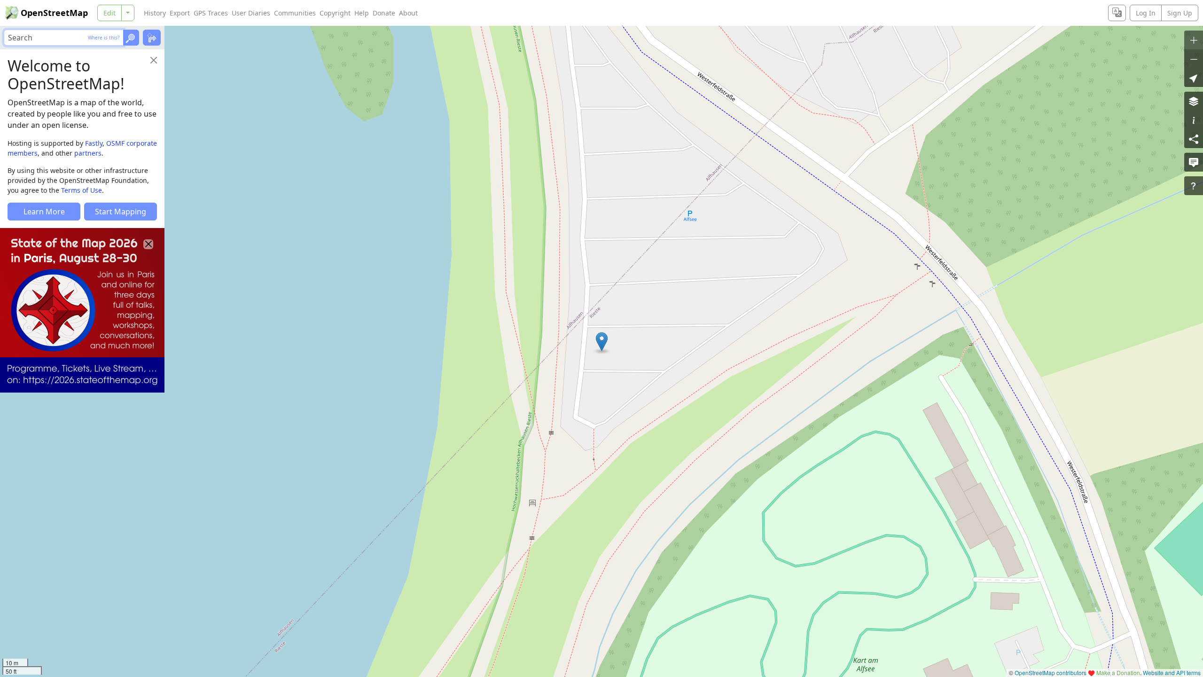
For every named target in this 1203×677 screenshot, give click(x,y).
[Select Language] (1117, 13)
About (408, 12)
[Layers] (1193, 101)
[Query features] (1193, 185)
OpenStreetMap (54, 12)
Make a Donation (1118, 673)
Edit (109, 12)
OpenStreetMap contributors (1050, 673)
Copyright (335, 12)
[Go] (131, 38)
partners (88, 153)
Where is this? (103, 37)
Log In (1146, 12)
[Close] (154, 60)
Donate (384, 12)
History (155, 12)
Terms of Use (81, 190)
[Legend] (1193, 119)
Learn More (44, 211)
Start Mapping (120, 211)
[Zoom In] (1193, 40)
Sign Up (1179, 12)
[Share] (1193, 138)
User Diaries (251, 12)
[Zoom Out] (1193, 58)
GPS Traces (211, 12)
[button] (602, 341)
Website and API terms (1172, 673)
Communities (295, 12)
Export (180, 12)
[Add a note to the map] (1193, 162)
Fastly (93, 143)
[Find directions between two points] (152, 38)
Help (361, 12)
